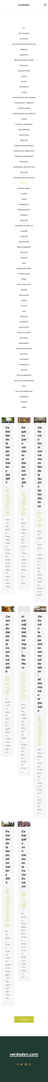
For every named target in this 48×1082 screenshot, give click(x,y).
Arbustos (24, 55)
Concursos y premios (24, 103)
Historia (24, 215)
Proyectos (24, 327)
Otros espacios (24, 284)
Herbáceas (24, 204)
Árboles (24, 49)
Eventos (40, 520)
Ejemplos (24, 140)
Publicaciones (24, 332)
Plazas (24, 306)
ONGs (24, 263)
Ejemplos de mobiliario (24, 151)
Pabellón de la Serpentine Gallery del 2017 (8, 455)
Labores (24, 231)
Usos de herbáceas (23, 391)
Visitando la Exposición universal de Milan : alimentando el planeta (40, 663)
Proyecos (24, 322)
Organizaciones (24, 268)
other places (24, 274)
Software (24, 359)
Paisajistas (24, 295)
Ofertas (24, 258)
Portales (24, 316)
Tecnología (24, 364)
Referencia (24, 343)
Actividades (24, 33)
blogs (24, 81)
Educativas (24, 135)
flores (24, 194)
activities (24, 39)
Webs (24, 407)
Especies (24, 172)
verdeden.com (24, 1054)
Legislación (24, 242)
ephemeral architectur (24, 167)
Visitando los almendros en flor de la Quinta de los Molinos (40, 467)
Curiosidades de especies (24, 113)
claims (24, 92)
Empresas (24, 162)
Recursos (24, 338)
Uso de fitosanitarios (24, 380)
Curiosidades (24, 108)
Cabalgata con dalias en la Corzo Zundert (24, 859)
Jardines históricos (24, 226)
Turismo (24, 370)
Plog (24, 311)
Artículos (24, 65)
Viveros (23, 402)
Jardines (24, 220)
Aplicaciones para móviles (24, 44)
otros (24, 279)
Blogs (24, 76)
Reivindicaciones (24, 348)
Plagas (24, 300)
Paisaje (24, 290)
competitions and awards (24, 97)
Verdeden (24, 396)
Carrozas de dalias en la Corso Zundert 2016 (8, 644)
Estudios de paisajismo (24, 178)
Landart (24, 236)
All (24, 28)
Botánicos (24, 87)
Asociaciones (24, 71)
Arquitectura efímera (24, 60)
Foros (24, 199)
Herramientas (24, 210)
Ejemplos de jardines (24, 146)
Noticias (24, 252)
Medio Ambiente (24, 247)
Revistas (24, 354)
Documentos (24, 129)
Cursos (24, 119)
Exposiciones (24, 188)
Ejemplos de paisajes (24, 156)
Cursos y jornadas (23, 124)
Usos (24, 386)
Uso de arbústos (24, 375)
